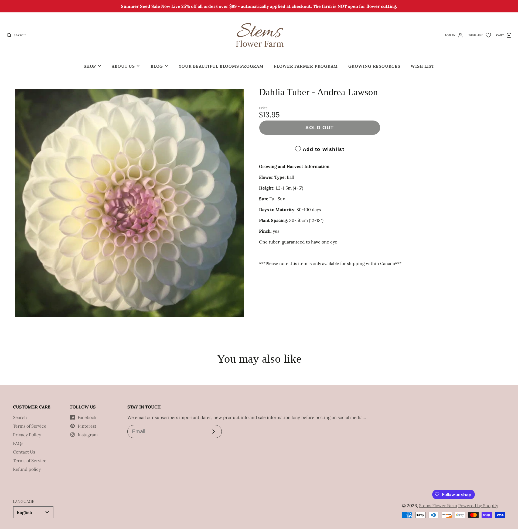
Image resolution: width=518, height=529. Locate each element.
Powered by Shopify (478, 505)
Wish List (422, 66)
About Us (123, 66)
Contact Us (24, 452)
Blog (157, 66)
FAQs (18, 443)
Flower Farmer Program (306, 66)
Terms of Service (29, 426)
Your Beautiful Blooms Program (221, 66)
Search (20, 417)
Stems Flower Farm (438, 505)
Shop (90, 66)
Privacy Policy (27, 434)
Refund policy (27, 469)
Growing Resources (374, 66)
